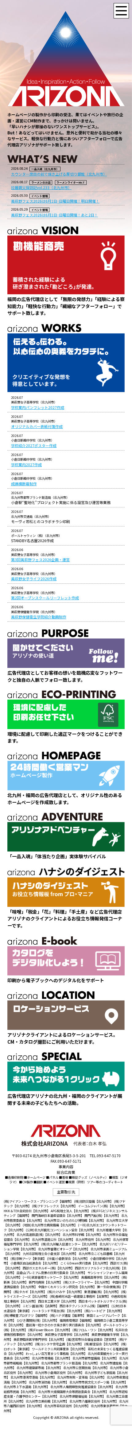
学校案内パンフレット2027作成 (37, 407)
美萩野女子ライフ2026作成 (33, 578)
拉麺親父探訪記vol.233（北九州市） (41, 187)
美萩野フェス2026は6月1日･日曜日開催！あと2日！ (54, 214)
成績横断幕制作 (24, 483)
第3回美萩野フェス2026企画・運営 (40, 559)
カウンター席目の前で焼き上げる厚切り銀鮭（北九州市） (59, 174)
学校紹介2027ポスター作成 (33, 445)
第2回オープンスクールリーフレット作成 (45, 597)
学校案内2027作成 (26, 464)
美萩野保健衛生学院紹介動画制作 (38, 616)
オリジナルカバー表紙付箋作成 (37, 426)
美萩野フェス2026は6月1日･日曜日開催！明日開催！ (55, 201)
